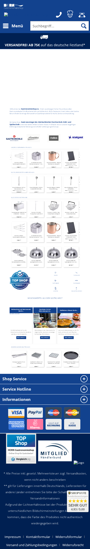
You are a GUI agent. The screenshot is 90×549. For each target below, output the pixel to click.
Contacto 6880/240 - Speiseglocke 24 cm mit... (53, 261)
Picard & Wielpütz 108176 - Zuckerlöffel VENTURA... (18, 188)
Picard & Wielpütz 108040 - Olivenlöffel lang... (36, 188)
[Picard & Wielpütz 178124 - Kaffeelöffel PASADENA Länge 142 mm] (53, 181)
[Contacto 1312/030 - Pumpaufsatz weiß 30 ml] (18, 206)
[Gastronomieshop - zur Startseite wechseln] (13, 6)
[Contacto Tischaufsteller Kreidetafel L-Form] (70, 156)
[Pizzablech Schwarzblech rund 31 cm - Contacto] (53, 355)
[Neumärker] (14, 138)
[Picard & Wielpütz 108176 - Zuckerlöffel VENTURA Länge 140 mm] (18, 181)
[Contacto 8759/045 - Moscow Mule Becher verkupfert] (53, 156)
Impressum (13, 537)
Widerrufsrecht (73, 545)
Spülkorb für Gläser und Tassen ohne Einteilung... (19, 362)
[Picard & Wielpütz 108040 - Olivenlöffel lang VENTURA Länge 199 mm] (36, 181)
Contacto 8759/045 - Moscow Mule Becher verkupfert (53, 163)
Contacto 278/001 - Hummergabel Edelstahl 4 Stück (18, 163)
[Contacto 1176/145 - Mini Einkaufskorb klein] (53, 206)
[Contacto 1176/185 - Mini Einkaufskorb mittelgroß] (36, 206)
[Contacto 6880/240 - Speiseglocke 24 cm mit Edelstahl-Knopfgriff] (53, 253)
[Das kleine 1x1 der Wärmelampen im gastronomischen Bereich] (44, 320)
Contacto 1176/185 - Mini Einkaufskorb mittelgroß (36, 213)
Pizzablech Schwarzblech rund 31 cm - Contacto (53, 362)
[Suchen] (84, 26)
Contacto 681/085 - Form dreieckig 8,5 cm (71, 261)
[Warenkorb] (82, 13)
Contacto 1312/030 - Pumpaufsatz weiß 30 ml (19, 213)
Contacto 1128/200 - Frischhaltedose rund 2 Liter (71, 213)
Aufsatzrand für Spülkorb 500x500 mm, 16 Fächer (36, 362)
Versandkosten (76, 473)
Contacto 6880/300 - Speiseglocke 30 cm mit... (19, 261)
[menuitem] (12, 26)
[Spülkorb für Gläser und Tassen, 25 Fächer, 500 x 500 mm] (70, 355)
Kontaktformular (38, 537)
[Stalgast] (55, 138)
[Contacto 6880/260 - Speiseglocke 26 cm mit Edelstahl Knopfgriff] (36, 253)
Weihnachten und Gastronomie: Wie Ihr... (21, 310)
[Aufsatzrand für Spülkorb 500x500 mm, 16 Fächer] (36, 355)
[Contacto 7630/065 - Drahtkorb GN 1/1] (70, 228)
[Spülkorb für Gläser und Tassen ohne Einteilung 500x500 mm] (18, 355)
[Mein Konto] (70, 13)
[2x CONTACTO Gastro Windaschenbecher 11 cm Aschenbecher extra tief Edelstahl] (36, 156)
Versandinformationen (45, 498)
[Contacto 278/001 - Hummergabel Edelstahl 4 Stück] (18, 156)
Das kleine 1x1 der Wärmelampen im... (45, 310)
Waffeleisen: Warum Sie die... (69, 310)
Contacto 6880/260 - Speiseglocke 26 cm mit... (36, 261)
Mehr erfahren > (21, 337)
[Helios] (35, 138)
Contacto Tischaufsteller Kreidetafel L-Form (71, 163)
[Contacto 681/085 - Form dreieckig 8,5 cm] (70, 253)
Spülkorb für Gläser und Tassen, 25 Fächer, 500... (71, 362)
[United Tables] (76, 138)
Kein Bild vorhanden (15, 314)
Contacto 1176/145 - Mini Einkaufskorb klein (54, 213)
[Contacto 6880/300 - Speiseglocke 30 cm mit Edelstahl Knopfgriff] (18, 253)
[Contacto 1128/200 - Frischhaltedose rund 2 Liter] (70, 206)
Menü (17, 26)
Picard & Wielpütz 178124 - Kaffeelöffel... (53, 188)
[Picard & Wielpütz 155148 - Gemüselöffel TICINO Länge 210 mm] (70, 181)
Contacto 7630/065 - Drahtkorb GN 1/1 (70, 236)
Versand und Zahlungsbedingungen (31, 545)
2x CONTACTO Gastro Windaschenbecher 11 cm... (36, 163)
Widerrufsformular (68, 537)
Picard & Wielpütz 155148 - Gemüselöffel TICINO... (71, 188)
